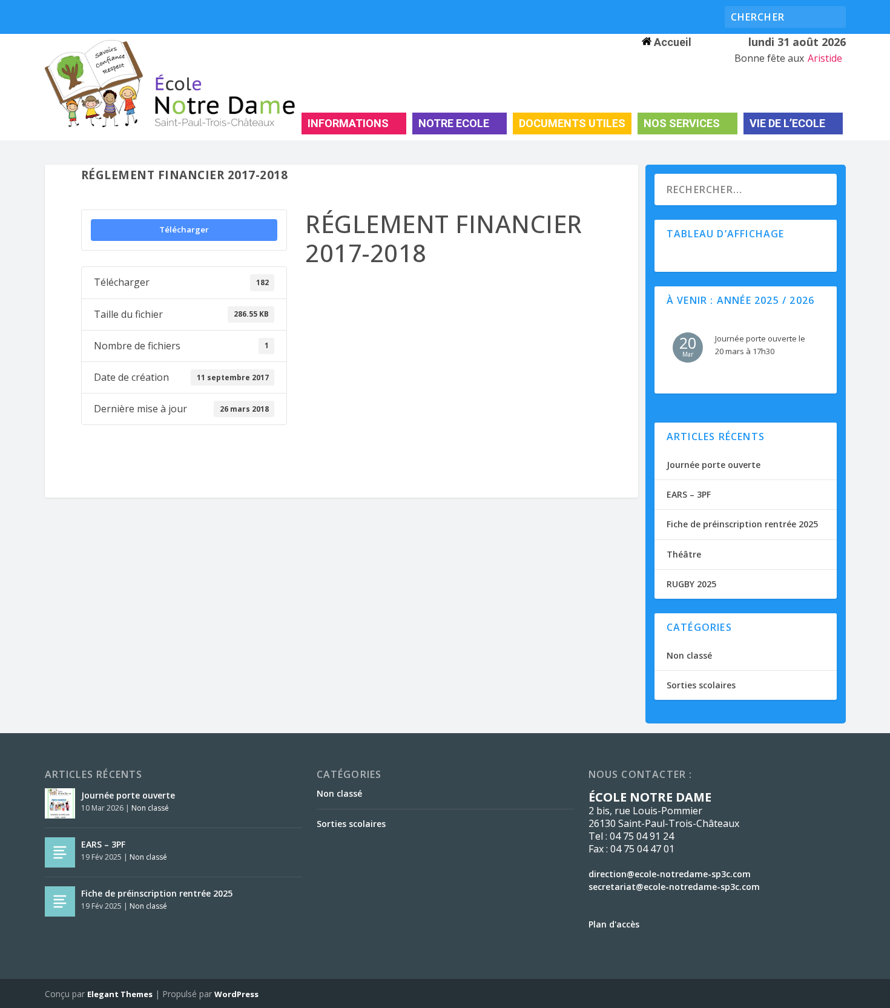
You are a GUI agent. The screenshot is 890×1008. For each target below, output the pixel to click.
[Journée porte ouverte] (60, 803)
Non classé (689, 655)
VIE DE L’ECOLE (787, 123)
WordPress (236, 994)
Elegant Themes (120, 994)
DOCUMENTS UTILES (572, 123)
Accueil (671, 42)
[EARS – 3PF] (60, 852)
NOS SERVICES (682, 123)
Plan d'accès (613, 924)
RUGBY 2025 (691, 584)
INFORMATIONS (348, 123)
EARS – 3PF (689, 494)
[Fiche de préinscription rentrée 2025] (60, 901)
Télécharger (184, 229)
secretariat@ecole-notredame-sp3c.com (674, 886)
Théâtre (684, 554)
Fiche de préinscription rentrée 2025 (742, 524)
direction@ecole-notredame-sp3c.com (669, 874)
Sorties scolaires (701, 685)
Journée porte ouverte (713, 464)
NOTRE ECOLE (453, 123)
